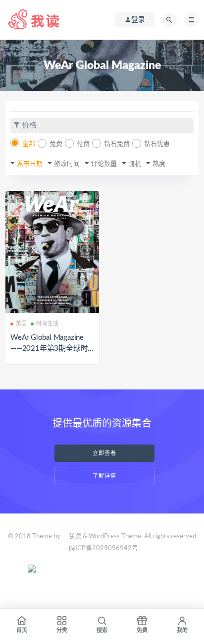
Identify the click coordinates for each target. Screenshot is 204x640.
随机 (134, 164)
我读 (74, 536)
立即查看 (104, 453)
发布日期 (30, 164)
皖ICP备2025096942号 (103, 548)
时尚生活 (47, 323)
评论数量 (104, 164)
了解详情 (104, 476)
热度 (159, 164)
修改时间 (67, 164)
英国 (21, 323)
